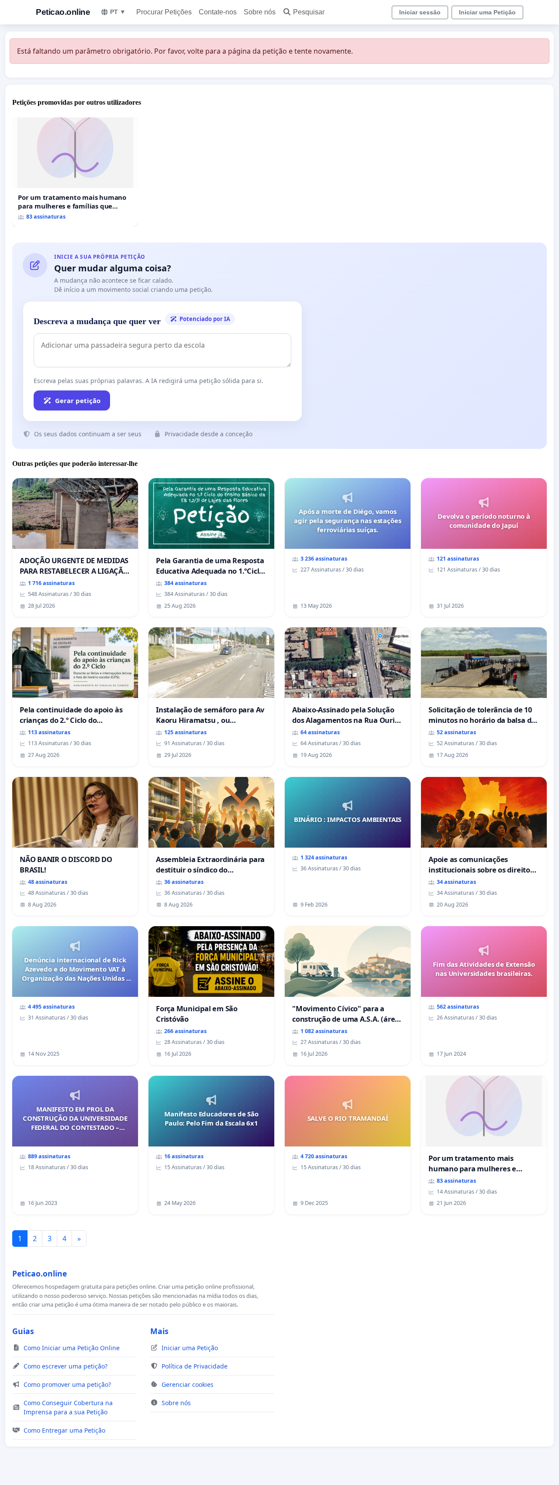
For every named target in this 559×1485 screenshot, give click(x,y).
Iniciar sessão (420, 12)
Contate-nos (218, 12)
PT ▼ (118, 11)
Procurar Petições (164, 12)
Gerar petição (77, 400)
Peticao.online (63, 12)
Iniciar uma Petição (487, 12)
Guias (23, 1331)
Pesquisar (308, 12)
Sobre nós (260, 12)
